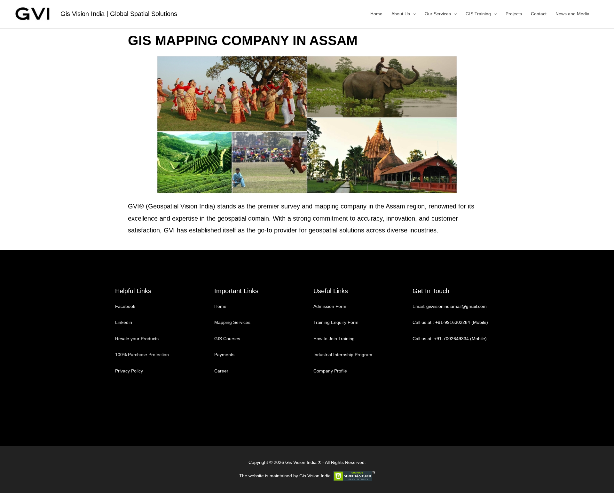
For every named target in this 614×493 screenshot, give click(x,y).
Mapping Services (232, 322)
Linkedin (123, 322)
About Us (400, 13)
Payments (224, 354)
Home (376, 13)
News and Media (572, 13)
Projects (514, 13)
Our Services (438, 13)
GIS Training (478, 13)
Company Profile (330, 370)
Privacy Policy (129, 370)
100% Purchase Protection (142, 354)
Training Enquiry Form (335, 322)
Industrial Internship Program (342, 354)
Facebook (126, 306)
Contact (539, 13)
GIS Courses (227, 338)
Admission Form (329, 306)
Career (221, 370)
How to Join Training (334, 338)
